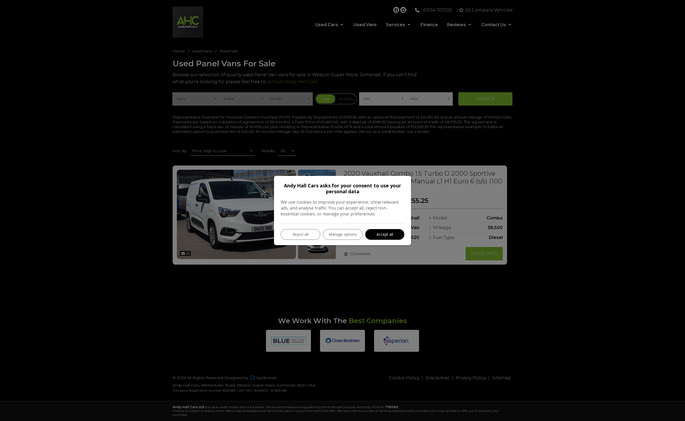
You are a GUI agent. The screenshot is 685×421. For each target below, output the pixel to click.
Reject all (300, 234)
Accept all (384, 234)
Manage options (343, 234)
